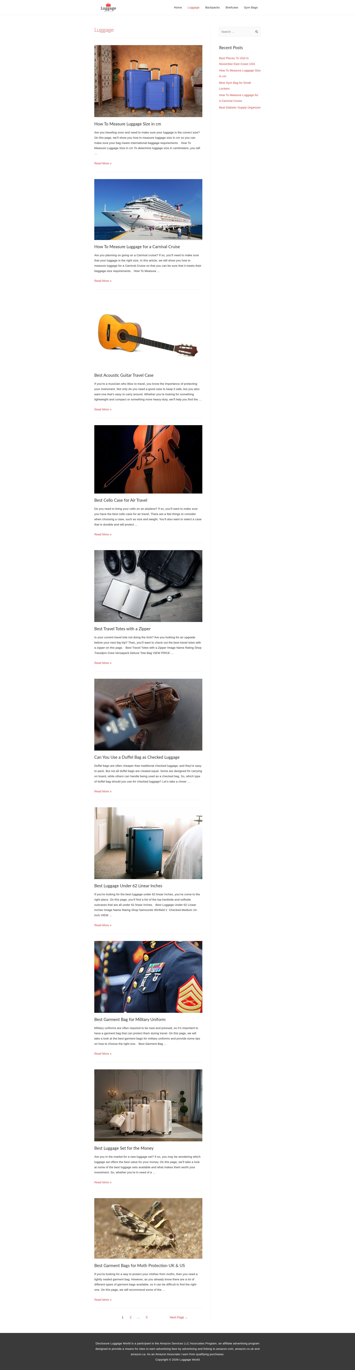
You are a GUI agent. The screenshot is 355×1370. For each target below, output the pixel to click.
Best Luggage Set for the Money (124, 1148)
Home (178, 7)
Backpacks (212, 7)
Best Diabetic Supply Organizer (240, 107)
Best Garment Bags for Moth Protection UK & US (139, 1266)
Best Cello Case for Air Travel (120, 500)
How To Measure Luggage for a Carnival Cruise (137, 247)
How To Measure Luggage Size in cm (127, 124)
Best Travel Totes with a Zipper (122, 629)
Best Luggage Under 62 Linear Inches (128, 886)
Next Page (179, 1317)
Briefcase (232, 7)
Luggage (193, 7)
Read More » (102, 163)
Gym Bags (251, 7)
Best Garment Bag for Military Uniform (130, 1020)
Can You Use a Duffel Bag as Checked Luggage (137, 757)
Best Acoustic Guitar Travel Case (124, 375)
